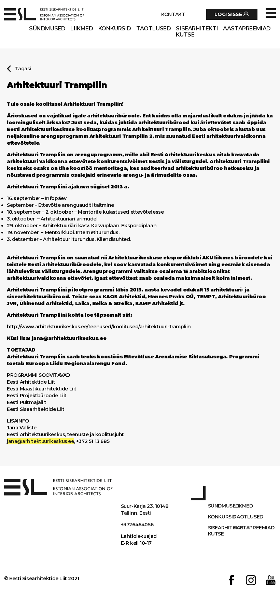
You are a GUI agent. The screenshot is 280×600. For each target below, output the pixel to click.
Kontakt (173, 14)
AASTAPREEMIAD (247, 29)
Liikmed (81, 29)
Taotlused (153, 29)
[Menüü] (271, 13)
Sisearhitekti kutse (197, 32)
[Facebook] (231, 581)
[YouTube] (271, 581)
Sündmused (47, 29)
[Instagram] (251, 581)
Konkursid (114, 29)
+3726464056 (137, 525)
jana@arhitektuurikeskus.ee (40, 441)
